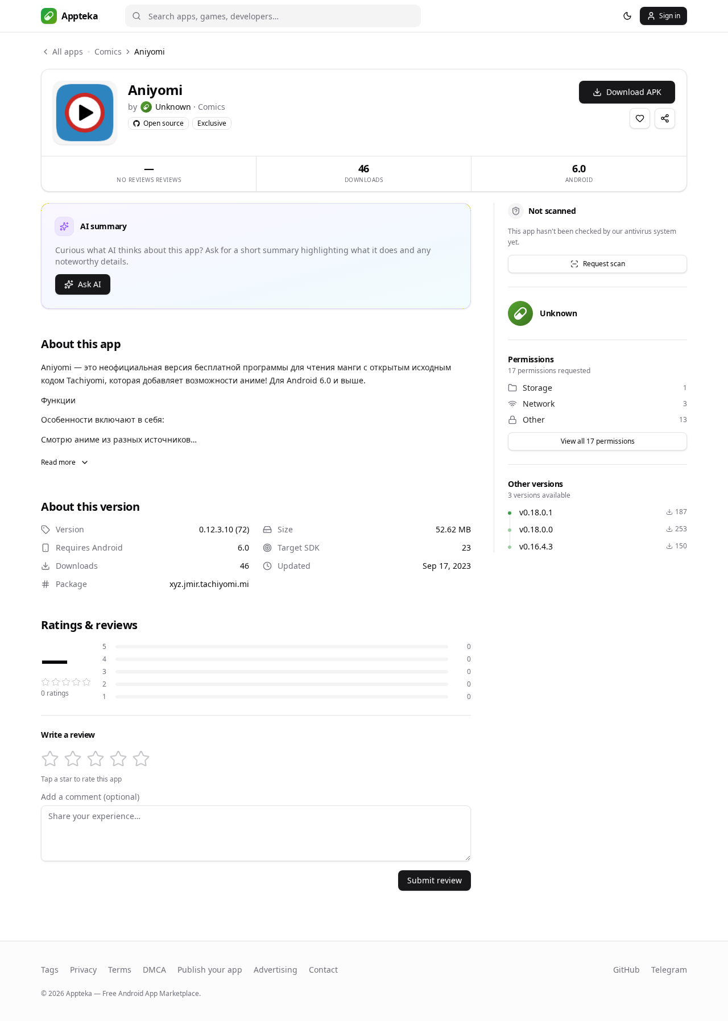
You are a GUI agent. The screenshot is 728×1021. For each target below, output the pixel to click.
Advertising (275, 969)
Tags (50, 969)
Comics (108, 51)
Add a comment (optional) (90, 797)
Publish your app (209, 969)
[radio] (50, 758)
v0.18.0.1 (536, 512)
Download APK (633, 91)
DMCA (154, 969)
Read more (58, 462)
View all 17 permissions (598, 441)
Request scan (604, 263)
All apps (67, 51)
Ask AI (89, 284)
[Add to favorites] (640, 118)
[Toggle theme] (627, 16)
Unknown (173, 106)
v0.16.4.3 (536, 546)
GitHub (626, 969)
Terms (119, 969)
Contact (323, 969)
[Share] (665, 118)
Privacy (83, 969)
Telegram (669, 969)
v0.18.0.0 (536, 529)
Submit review (434, 880)
